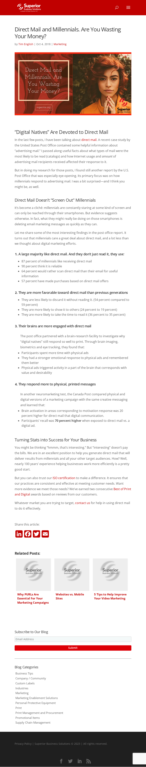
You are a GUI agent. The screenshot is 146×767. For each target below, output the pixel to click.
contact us (82, 503)
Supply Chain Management (32, 722)
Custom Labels (25, 683)
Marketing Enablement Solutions (36, 698)
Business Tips (24, 673)
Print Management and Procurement (39, 713)
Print (18, 708)
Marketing (60, 44)
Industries (21, 688)
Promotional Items (27, 718)
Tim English (25, 44)
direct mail (89, 140)
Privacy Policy (23, 743)
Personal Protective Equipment (35, 703)
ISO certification (64, 478)
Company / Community (30, 678)
